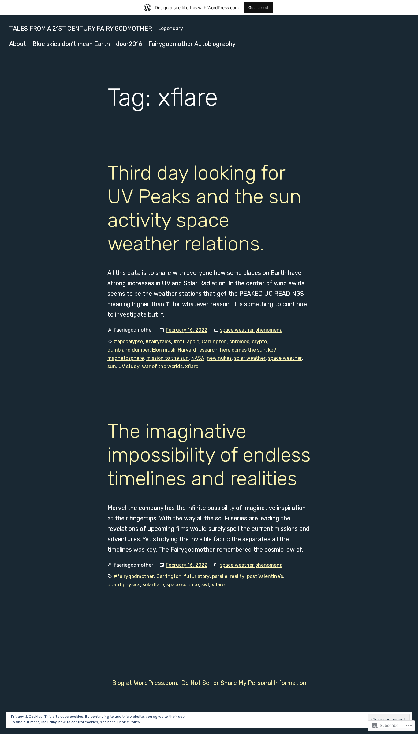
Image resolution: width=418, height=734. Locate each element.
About (17, 44)
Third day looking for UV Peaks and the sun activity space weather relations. (204, 208)
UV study (129, 366)
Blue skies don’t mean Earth (71, 44)
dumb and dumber (128, 350)
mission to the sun (167, 358)
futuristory (197, 576)
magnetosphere (125, 358)
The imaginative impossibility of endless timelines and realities (209, 455)
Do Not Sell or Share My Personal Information (243, 682)
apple (193, 341)
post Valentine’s (265, 576)
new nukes (219, 358)
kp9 (272, 350)
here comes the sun (243, 350)
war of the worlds (162, 366)
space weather (285, 358)
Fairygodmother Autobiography (192, 44)
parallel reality (228, 576)
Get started (258, 7)
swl (205, 585)
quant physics (123, 585)
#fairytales (158, 341)
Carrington (214, 341)
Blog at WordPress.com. (145, 682)
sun (111, 366)
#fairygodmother (134, 576)
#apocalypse (128, 341)
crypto (259, 341)
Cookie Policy (128, 722)
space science (182, 585)
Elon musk (163, 350)
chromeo (239, 341)
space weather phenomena (251, 330)
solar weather (250, 358)
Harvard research (198, 350)
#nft (179, 341)
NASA (197, 358)
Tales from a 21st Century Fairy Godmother (80, 28)
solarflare (153, 585)
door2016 (129, 44)
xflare (191, 366)
